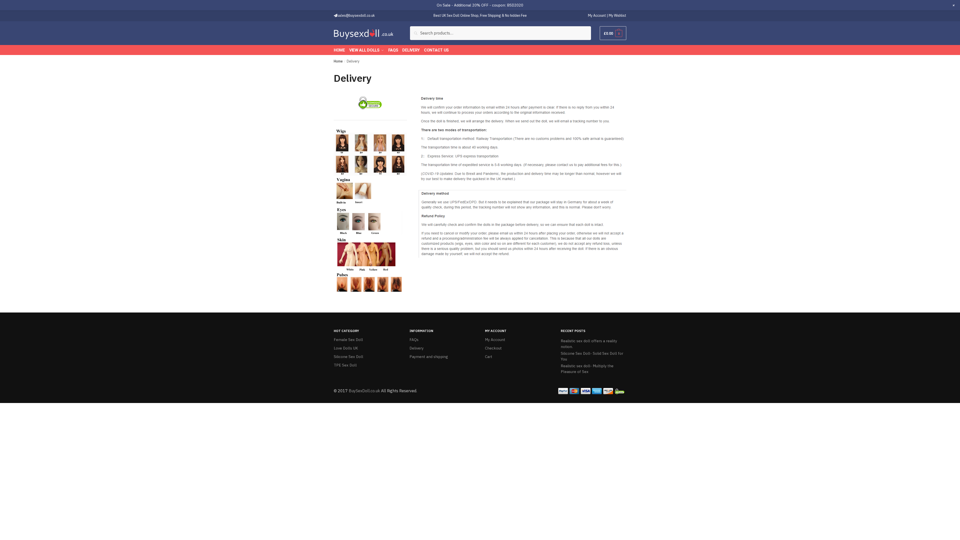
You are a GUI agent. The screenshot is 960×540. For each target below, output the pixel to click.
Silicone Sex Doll (348, 356)
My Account (495, 339)
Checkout (493, 348)
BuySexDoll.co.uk (364, 390)
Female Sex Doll (348, 339)
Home (338, 61)
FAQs (414, 339)
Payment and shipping (429, 356)
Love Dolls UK (346, 348)
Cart (488, 356)
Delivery (417, 348)
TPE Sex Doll (345, 365)
